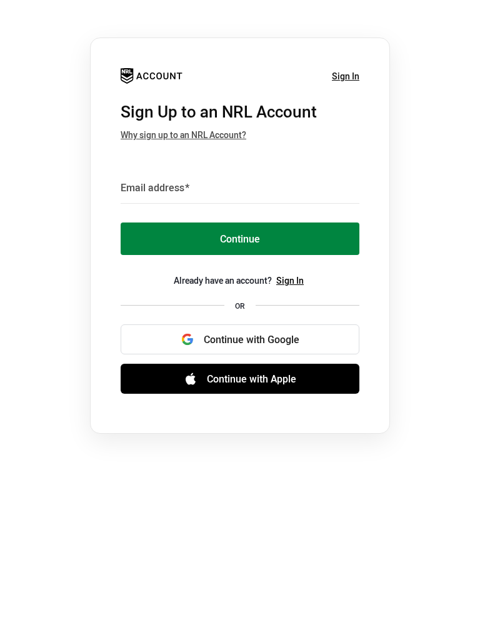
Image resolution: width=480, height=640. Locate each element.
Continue (240, 239)
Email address (155, 187)
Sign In (345, 76)
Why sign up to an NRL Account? (183, 135)
